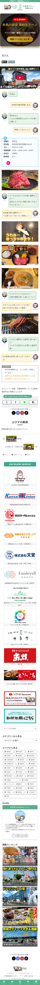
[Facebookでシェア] (15, 402)
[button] (33, 402)
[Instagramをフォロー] (18, 413)
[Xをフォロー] (14, 413)
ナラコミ (21, 822)
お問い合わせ (28, 976)
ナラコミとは (24, 973)
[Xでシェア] (7, 402)
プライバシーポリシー (20, 979)
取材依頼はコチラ (11, 976)
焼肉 (5, 62)
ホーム (11, 973)
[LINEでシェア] (24, 402)
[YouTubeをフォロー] (22, 413)
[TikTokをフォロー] (26, 413)
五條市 (12, 62)
